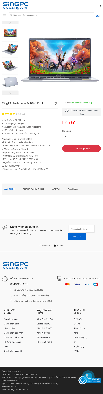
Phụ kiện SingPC (44, 341)
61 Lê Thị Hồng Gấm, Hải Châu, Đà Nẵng (31, 295)
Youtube (60, 245)
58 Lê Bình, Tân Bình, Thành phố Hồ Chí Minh (33, 300)
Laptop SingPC (43, 323)
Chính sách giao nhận (13, 332)
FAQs (76, 350)
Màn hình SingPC (44, 328)
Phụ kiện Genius (44, 337)
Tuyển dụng (79, 346)
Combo (56, 189)
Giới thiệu (9, 189)
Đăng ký (77, 236)
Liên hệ (77, 323)
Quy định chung (11, 319)
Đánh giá (73, 189)
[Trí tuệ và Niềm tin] (25, 5)
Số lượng (66, 130)
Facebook (45, 245)
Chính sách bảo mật (13, 350)
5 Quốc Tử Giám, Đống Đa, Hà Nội (28, 289)
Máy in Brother (43, 332)
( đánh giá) (20, 114)
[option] (60, 61)
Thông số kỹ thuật (33, 189)
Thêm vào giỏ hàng (81, 148)
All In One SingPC (45, 319)
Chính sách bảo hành (13, 337)
